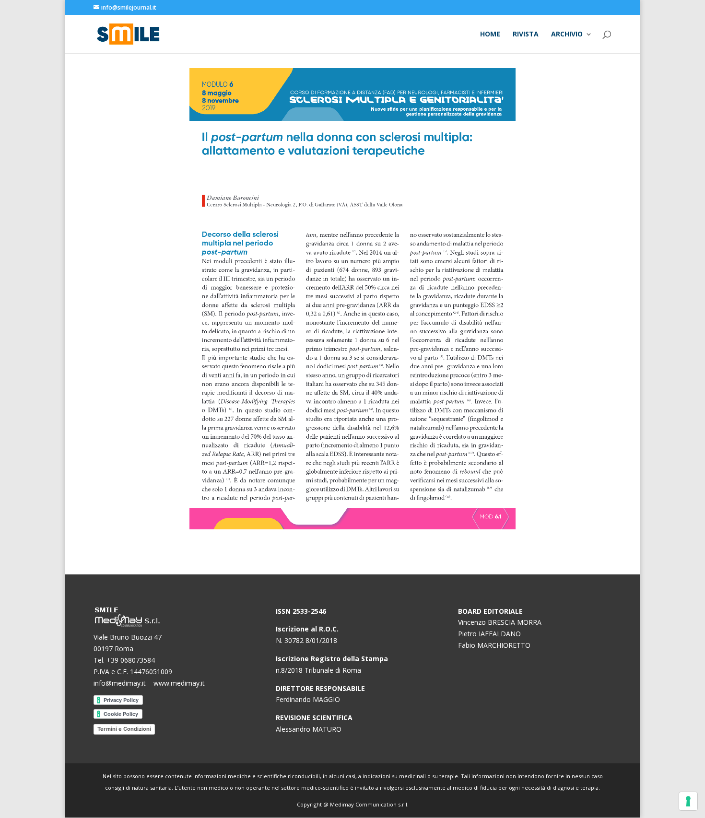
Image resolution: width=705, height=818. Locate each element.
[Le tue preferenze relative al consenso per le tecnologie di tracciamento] (688, 801)
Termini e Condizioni (124, 728)
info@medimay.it (120, 683)
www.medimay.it (179, 683)
